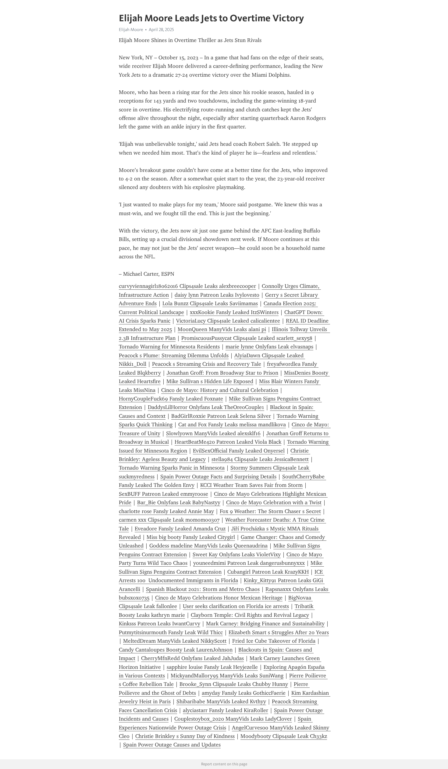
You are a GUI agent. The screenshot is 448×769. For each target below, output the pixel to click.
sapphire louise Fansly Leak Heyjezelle (212, 667)
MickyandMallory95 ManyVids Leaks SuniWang (227, 675)
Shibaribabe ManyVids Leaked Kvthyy (221, 701)
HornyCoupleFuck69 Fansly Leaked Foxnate (171, 398)
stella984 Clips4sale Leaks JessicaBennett (260, 459)
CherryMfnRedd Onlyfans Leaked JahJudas (192, 658)
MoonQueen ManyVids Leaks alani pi (222, 329)
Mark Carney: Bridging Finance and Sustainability (265, 623)
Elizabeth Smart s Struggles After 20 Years (279, 632)
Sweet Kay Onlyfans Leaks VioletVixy (237, 554)
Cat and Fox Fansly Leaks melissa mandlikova (232, 424)
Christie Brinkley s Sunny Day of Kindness (185, 736)
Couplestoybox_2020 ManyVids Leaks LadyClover (233, 718)
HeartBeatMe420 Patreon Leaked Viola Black (228, 442)
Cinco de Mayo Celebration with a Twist (274, 502)
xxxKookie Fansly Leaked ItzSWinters (234, 312)
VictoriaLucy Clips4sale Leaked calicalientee (228, 320)
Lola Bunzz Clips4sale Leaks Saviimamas (210, 303)
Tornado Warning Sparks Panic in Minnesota (172, 467)
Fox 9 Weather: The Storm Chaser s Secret (270, 511)
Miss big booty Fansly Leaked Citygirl (191, 537)
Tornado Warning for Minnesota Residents (169, 346)
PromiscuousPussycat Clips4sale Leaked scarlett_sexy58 (246, 338)
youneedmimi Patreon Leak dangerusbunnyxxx (249, 563)
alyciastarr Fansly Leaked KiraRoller (225, 710)
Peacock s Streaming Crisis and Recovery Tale (206, 364)
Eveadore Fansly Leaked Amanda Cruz (180, 528)
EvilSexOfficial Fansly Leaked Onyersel (239, 450)
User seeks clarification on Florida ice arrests (236, 606)
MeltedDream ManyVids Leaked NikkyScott (174, 641)
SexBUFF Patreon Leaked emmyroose (163, 494)
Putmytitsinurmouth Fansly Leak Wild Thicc (171, 632)
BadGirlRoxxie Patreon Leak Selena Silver (221, 416)
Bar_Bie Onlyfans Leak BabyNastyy (178, 502)
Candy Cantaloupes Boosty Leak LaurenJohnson (176, 649)
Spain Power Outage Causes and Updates (172, 744)
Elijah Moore (131, 29)
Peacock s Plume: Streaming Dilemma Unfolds (174, 355)
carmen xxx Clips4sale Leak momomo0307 (169, 519)
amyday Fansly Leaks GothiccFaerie (244, 693)
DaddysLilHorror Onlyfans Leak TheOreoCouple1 (206, 407)
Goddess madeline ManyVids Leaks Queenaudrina (208, 545)
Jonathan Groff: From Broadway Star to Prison (222, 372)
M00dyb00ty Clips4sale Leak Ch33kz (283, 736)
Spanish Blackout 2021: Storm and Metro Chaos (203, 589)
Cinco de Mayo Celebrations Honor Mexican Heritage (219, 597)
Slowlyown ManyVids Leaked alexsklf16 (213, 433)
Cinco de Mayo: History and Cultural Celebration (219, 390)
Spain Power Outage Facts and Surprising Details (218, 476)
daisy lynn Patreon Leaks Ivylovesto (217, 295)
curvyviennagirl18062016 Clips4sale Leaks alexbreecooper (187, 286)
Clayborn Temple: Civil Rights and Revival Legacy (250, 615)
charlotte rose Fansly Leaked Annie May (166, 511)
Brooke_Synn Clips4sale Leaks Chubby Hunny (234, 684)
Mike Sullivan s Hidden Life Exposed (209, 381)
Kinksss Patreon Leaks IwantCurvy (159, 623)
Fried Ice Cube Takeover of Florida (273, 641)
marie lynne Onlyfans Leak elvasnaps (269, 346)
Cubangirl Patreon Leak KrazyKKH (268, 571)
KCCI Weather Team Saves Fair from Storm (251, 485)
